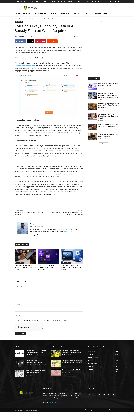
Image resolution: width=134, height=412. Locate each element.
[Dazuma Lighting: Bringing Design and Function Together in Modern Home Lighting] (92, 106)
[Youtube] (118, 1)
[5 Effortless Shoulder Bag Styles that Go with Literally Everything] (92, 127)
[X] (113, 1)
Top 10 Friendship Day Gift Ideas (72, 370)
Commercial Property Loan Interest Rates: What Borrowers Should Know (108, 116)
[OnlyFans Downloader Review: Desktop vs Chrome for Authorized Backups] (72, 256)
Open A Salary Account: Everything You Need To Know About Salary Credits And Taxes (108, 95)
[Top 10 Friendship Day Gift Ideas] (56, 372)
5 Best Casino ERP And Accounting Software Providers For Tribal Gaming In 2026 (25, 267)
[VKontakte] (114, 395)
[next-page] (19, 273)
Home (16, 19)
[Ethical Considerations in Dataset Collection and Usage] (19, 373)
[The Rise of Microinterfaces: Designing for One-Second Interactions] (49, 256)
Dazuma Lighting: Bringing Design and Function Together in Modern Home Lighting (108, 105)
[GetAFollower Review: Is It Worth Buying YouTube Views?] (92, 86)
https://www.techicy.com (36, 226)
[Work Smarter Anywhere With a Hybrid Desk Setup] (92, 136)
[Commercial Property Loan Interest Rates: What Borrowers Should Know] (92, 116)
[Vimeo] (115, 1)
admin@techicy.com (56, 402)
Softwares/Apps (23, 19)
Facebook (65, 231)
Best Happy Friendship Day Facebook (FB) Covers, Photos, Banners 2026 (71, 352)
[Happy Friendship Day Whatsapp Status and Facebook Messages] (56, 363)
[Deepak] (16, 36)
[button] (117, 13)
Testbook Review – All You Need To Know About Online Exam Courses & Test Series (36, 352)
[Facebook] (107, 1)
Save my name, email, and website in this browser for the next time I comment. (42, 320)
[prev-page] (16, 273)
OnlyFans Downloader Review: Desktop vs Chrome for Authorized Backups (71, 267)
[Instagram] (110, 1)
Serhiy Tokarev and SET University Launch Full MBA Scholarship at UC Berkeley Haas (36, 362)
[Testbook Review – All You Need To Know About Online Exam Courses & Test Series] (19, 353)
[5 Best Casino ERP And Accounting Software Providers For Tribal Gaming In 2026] (25, 256)
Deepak (21, 36)
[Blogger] (89, 395)
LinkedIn (71, 231)
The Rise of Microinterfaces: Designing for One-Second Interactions (46, 267)
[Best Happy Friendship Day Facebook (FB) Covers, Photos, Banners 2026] (56, 353)
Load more (103, 144)
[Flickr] (99, 395)
